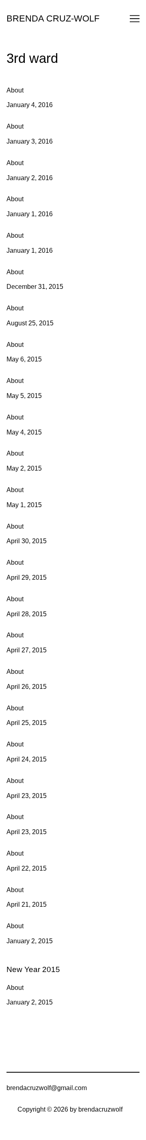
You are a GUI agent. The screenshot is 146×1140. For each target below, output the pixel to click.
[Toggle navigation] (135, 19)
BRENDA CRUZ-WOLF (52, 18)
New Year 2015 (28, 962)
